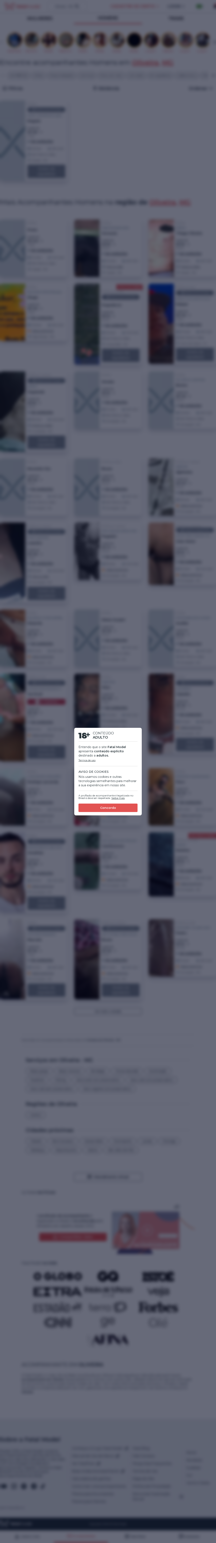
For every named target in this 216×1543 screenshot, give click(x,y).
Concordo (108, 808)
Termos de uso (87, 760)
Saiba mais (118, 798)
